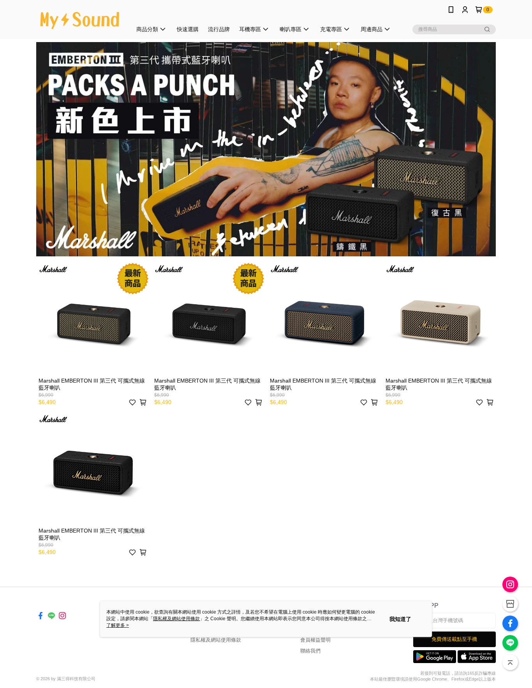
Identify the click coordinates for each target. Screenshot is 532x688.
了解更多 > (117, 625)
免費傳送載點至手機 (454, 639)
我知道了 (400, 619)
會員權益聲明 (315, 640)
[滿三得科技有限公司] (79, 20)
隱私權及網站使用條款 (215, 640)
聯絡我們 (310, 651)
